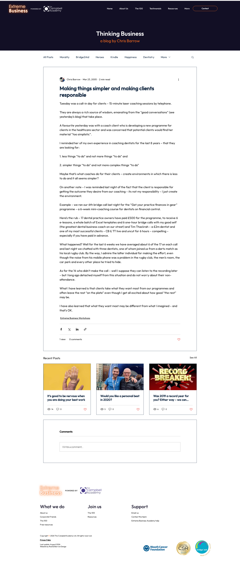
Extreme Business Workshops (75, 318)
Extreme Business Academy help (145, 520)
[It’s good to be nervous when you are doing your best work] (67, 377)
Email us (135, 513)
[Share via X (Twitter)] (69, 329)
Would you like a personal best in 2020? (119, 398)
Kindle (114, 57)
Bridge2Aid (82, 57)
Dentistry (148, 57)
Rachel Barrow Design (57, 546)
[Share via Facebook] (61, 329)
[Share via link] (85, 329)
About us (44, 513)
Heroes (100, 57)
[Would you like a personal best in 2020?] (120, 377)
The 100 (43, 520)
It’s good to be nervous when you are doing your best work (66, 398)
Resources (92, 517)
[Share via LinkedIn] (77, 329)
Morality (64, 57)
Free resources (46, 524)
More (164, 57)
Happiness (131, 57)
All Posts (48, 57)
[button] (192, 57)
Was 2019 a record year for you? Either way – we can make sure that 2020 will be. (172, 398)
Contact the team (139, 517)
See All (193, 357)
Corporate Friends (48, 517)
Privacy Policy (45, 540)
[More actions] (178, 79)
